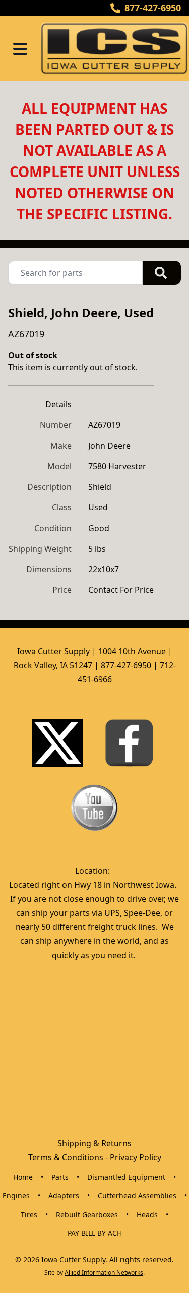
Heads (147, 1214)
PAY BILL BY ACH (95, 1233)
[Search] (162, 273)
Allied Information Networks (104, 1272)
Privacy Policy (135, 1157)
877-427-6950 (152, 8)
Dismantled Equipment (126, 1177)
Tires (29, 1214)
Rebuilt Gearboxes (87, 1214)
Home (23, 1177)
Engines (16, 1195)
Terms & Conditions (65, 1157)
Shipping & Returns (94, 1143)
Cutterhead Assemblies (137, 1195)
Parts (60, 1177)
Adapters (63, 1195)
